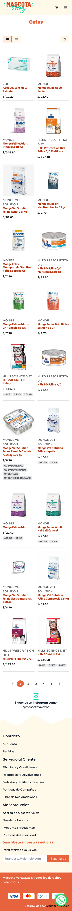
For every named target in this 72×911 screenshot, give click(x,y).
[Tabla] (7, 39)
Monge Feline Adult (15, 527)
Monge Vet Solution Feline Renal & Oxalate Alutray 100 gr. (17, 451)
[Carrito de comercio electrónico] (56, 7)
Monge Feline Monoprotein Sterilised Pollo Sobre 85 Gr (17, 267)
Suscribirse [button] (58, 858)
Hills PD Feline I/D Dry (17, 658)
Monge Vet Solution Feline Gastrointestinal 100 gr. (17, 598)
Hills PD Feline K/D (49, 384)
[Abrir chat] (61, 900)
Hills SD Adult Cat (48, 654)
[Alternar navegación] (65, 7)
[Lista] (16, 39)
